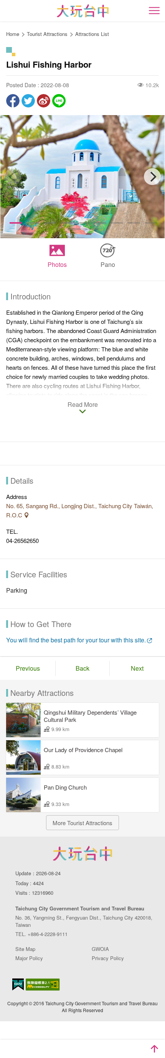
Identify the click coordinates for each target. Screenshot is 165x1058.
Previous (28, 668)
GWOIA (100, 948)
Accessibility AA (43, 984)
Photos (57, 264)
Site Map (25, 948)
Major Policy (29, 958)
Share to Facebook (13, 100)
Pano (108, 264)
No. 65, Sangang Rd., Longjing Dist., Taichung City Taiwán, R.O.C (79, 510)
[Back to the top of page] (154, 1049)
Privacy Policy (108, 958)
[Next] (152, 176)
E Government (18, 984)
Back (82, 668)
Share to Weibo (43, 100)
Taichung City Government (82, 853)
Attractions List (92, 33)
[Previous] (12, 176)
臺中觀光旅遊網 (83, 11)
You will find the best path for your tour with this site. (76, 639)
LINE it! (59, 100)
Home (12, 33)
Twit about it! (28, 100)
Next (137, 668)
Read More (83, 405)
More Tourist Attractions (82, 823)
